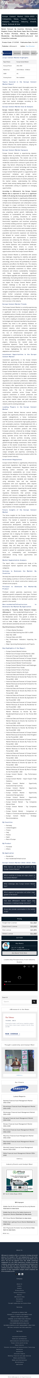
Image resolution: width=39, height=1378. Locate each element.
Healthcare (19, 1349)
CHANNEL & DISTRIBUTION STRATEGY (19, 1318)
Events (19, 1286)
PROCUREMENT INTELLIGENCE (19, 1321)
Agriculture (19, 1364)
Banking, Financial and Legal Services (19, 1355)
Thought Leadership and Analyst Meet (19, 1303)
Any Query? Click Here (19, 953)
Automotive (19, 1351)
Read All (6, 1233)
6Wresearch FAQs (19, 1296)
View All (20, 1075)
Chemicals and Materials (19, 1338)
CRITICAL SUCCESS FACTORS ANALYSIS (19, 1327)
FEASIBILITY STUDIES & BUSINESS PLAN (19, 1314)
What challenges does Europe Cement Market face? (19, 885)
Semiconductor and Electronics (19, 1340)
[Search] (32, 2)
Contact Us (19, 1301)
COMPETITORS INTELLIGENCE (19, 1316)
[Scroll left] (2, 53)
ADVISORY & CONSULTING (19, 1312)
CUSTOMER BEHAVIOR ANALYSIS (19, 1323)
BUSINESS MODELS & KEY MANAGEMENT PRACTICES (19, 1325)
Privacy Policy (19, 1290)
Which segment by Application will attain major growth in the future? (19, 893)
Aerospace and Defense (19, 1336)
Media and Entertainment (19, 1360)
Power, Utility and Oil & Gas (19, 1343)
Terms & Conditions (19, 1292)
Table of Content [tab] (17, 53)
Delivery (19, 1294)
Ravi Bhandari (30, 46)
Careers (19, 1288)
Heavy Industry (19, 1345)
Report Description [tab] (7, 53)
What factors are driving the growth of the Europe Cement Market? (19, 868)
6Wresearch (15, 1377)
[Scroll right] (37, 53)
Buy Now (19, 938)
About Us (19, 1284)
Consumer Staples (19, 1353)
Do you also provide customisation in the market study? (19, 910)
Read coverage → (12, 1034)
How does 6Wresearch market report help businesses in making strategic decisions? (19, 902)
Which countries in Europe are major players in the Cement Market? (19, 876)
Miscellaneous (19, 1362)
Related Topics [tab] (26, 53)
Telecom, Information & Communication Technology (19, 1347)
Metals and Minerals (19, 1358)
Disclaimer (19, 1299)
